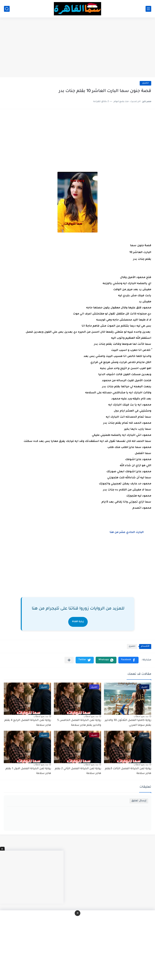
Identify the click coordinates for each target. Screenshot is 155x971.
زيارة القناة (78, 622)
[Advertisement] (77, 47)
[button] (128, 660)
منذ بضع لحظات (141, 716)
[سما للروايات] (77, 9)
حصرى (145, 83)
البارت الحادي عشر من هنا (126, 532)
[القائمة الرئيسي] (148, 9)
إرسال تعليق (138, 800)
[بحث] (7, 9)
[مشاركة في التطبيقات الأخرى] (69, 660)
